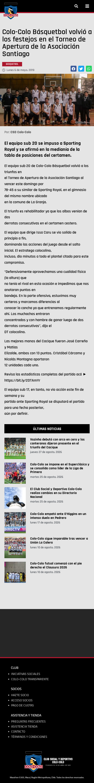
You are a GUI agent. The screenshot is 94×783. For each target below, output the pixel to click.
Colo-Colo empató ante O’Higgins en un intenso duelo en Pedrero (58, 516)
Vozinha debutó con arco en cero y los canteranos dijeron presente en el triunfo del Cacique (57, 443)
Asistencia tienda (24, 726)
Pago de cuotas (22, 705)
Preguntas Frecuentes (28, 721)
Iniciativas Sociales (25, 673)
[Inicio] (10, 11)
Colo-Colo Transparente (30, 679)
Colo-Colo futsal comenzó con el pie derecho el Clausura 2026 (56, 565)
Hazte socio (20, 695)
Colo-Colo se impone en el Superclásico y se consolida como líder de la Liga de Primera (59, 468)
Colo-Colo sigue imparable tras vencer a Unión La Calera (59, 540)
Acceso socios (22, 700)
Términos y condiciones (29, 736)
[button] (76, 6)
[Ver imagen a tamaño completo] (47, 100)
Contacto (18, 731)
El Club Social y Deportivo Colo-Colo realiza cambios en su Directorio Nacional (56, 493)
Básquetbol (12, 64)
